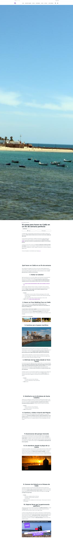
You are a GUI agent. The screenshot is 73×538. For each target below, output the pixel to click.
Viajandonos (25, 228)
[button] (29, 231)
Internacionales (25, 222)
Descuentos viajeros (28, 3)
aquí (40, 250)
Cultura (42, 3)
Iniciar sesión (57, 0)
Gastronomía (38, 3)
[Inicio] (15, 3)
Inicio (23, 3)
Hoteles (33, 3)
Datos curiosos (51, 3)
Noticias (45, 3)
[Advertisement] (36, 258)
